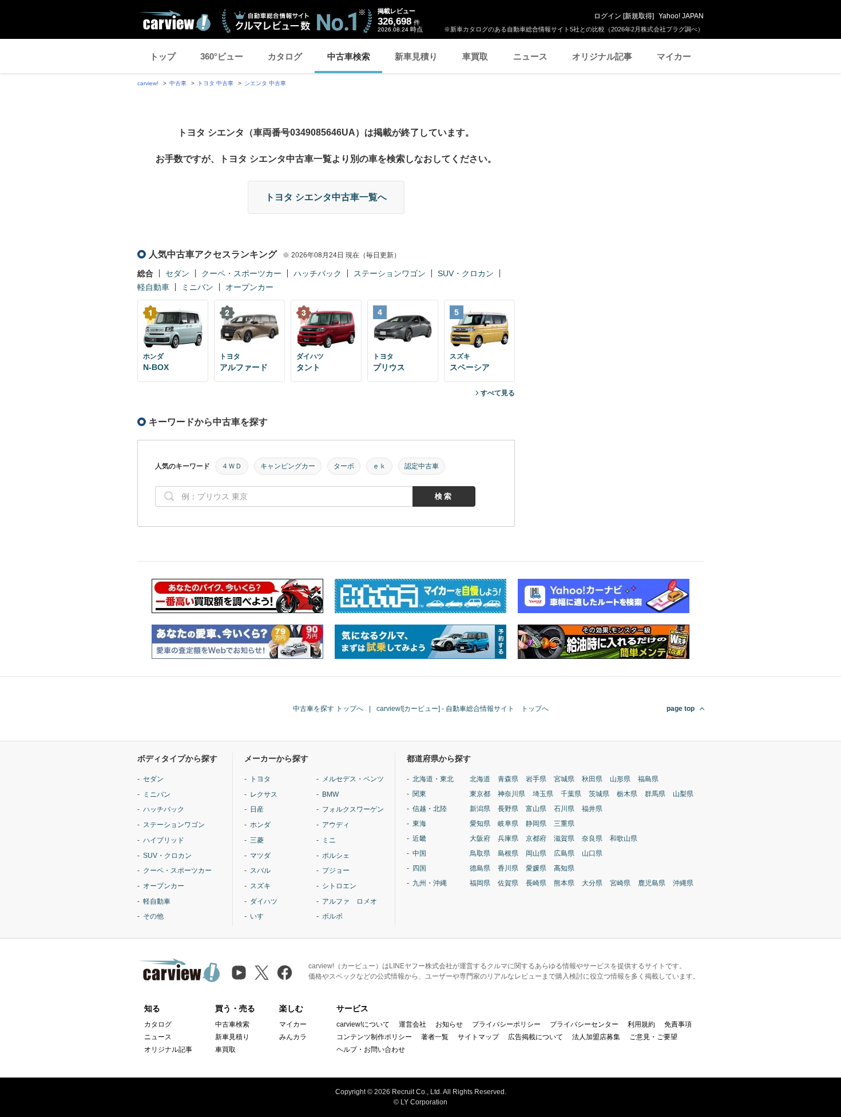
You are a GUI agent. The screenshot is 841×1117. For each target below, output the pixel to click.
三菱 (257, 840)
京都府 (536, 838)
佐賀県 (508, 883)
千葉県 (571, 794)
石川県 (564, 809)
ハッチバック (317, 273)
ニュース (530, 56)
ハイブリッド (163, 840)
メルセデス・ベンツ (353, 779)
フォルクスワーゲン (353, 809)
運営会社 (412, 1024)
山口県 (592, 853)
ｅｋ (379, 466)
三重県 (564, 824)
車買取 (475, 56)
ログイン (607, 16)
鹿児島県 (651, 883)
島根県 (508, 853)
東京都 (480, 794)
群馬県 (655, 794)
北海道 (480, 779)
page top (681, 708)
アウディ (336, 825)
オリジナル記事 (602, 56)
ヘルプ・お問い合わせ (370, 1050)
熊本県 (564, 883)
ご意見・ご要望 (653, 1037)
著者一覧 (435, 1037)
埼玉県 (543, 794)
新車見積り (416, 56)
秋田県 (592, 779)
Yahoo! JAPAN (681, 16)
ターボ (344, 466)
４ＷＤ (231, 466)
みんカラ (293, 1037)
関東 (419, 794)
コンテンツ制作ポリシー (374, 1037)
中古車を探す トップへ (328, 708)
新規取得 (638, 16)
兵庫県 (508, 838)
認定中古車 (421, 466)
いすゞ (260, 916)
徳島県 (480, 868)
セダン (177, 273)
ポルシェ (336, 856)
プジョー (336, 870)
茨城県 (599, 794)
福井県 (592, 809)
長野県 (508, 809)
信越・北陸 (429, 809)
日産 (257, 809)
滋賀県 (564, 838)
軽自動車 (153, 287)
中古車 (178, 83)
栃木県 (627, 794)
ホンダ (260, 825)
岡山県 (536, 853)
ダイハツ (263, 901)
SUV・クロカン (466, 273)
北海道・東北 (433, 779)
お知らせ (449, 1024)
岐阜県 (508, 824)
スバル (260, 870)
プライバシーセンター (584, 1024)
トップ (163, 56)
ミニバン (197, 287)
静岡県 (536, 824)
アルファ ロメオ (349, 901)
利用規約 (641, 1024)
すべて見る (498, 393)
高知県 (564, 868)
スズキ (260, 886)
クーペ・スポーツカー (241, 273)
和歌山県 (623, 838)
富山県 (536, 809)
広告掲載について (535, 1037)
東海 (419, 824)
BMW (330, 794)
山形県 (620, 779)
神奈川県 (511, 794)
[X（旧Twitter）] (261, 972)
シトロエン (339, 886)
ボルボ (332, 916)
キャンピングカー (287, 466)
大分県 (592, 883)
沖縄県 (683, 883)
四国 (419, 868)
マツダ (260, 856)
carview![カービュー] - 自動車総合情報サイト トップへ (462, 708)
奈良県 (592, 838)
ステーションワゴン (390, 273)
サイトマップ (478, 1037)
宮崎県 (620, 883)
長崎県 (536, 883)
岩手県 (536, 779)
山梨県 (683, 794)
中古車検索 (348, 56)
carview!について (363, 1024)
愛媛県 (536, 868)
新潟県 (480, 809)
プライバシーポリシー (506, 1024)
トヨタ (260, 779)
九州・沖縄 (429, 883)
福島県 (648, 779)
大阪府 (480, 838)
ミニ (329, 840)
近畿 (419, 838)
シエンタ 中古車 (265, 83)
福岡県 (480, 883)
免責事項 (678, 1024)
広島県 (564, 853)
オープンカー (249, 287)
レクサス (263, 794)
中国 (419, 853)
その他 (153, 916)
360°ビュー (221, 56)
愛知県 (480, 824)
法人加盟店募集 (596, 1037)
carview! (147, 83)
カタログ (285, 56)
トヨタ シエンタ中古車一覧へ (326, 197)
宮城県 (564, 779)
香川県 (508, 868)
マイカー (674, 56)
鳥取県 (480, 853)
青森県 (508, 779)
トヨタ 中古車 (215, 83)
